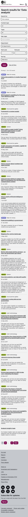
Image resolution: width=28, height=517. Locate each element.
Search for (4, 16)
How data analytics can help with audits (13, 277)
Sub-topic (4, 36)
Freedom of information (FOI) (9, 477)
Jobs (2, 472)
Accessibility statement (7, 510)
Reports (3, 455)
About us (3, 467)
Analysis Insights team (8, 428)
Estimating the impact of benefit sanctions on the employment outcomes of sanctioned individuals (13, 390)
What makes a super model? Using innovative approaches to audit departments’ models (12, 131)
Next (16, 443)
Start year (4, 50)
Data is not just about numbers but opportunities (12, 164)
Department (4, 43)
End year (17, 50)
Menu (21, 4)
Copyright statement (6, 508)
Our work (3, 452)
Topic (2, 29)
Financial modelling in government (12, 220)
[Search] (26, 4)
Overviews (4, 460)
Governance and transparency (9, 469)
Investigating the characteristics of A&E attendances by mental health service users (13, 338)
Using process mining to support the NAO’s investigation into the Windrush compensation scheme (13, 180)
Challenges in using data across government (11, 299)
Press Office (4, 482)
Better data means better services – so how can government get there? (13, 252)
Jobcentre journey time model (10, 357)
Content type (5, 23)
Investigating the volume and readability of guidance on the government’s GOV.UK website (14, 412)
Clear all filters (12, 65)
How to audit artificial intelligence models (12, 197)
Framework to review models (10, 111)
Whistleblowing (5, 479)
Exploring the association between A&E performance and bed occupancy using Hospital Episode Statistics (13, 317)
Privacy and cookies (19, 508)
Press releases (5, 462)
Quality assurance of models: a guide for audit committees (13, 146)
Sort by (3, 56)
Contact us (4, 474)
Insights (3, 457)
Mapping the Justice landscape (11, 234)
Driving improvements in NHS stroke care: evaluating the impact (12, 373)
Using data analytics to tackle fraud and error (13, 77)
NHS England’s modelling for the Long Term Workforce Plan (13, 95)
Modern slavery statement (8, 512)
